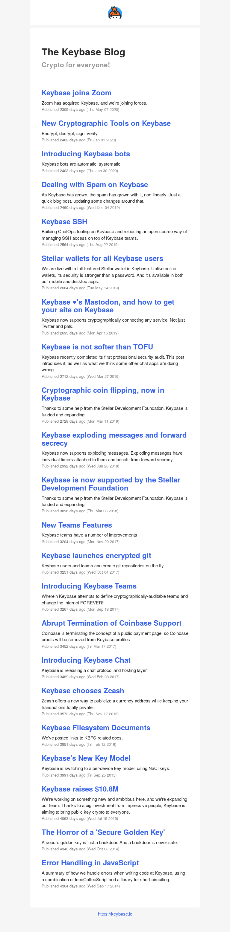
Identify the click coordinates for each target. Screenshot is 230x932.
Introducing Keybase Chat (86, 660)
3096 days (69, 511)
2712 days (69, 376)
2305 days (69, 109)
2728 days (69, 421)
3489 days (69, 676)
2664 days (69, 288)
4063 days (69, 818)
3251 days (69, 572)
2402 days (69, 140)
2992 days (69, 466)
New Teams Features (77, 525)
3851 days (69, 744)
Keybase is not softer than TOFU (97, 346)
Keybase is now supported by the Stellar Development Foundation (111, 483)
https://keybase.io (115, 913)
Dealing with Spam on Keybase (95, 184)
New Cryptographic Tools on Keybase (106, 123)
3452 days (69, 646)
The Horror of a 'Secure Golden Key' (103, 832)
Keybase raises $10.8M (80, 788)
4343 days (69, 849)
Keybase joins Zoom (76, 92)
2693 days (69, 333)
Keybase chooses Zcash (83, 690)
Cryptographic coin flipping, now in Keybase (103, 394)
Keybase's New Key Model (86, 758)
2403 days (69, 170)
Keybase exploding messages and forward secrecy (114, 438)
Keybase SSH (64, 221)
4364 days (69, 886)
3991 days (69, 775)
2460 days (69, 207)
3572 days (69, 713)
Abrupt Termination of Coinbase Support (111, 623)
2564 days (69, 244)
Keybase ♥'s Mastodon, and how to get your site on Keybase (108, 305)
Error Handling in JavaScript (90, 862)
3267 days (69, 609)
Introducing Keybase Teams (89, 585)
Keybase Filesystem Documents (96, 727)
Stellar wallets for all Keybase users (102, 258)
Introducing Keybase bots (86, 153)
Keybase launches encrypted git (96, 555)
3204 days (69, 541)
